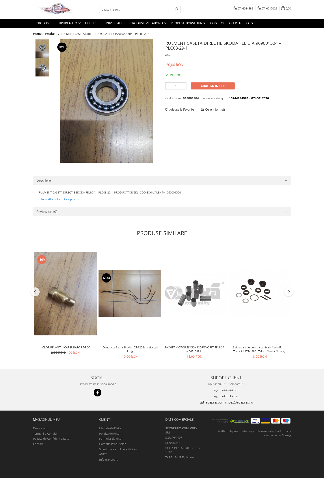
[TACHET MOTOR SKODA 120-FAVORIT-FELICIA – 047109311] (194, 293)
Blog (213, 23)
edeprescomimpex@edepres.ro (229, 402)
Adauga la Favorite (181, 109)
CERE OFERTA (231, 23)
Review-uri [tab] (46, 211)
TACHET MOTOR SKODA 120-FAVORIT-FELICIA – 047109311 (194, 349)
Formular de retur (111, 439)
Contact (38, 444)
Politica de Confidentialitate (51, 439)
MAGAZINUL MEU (46, 419)
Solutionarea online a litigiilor (118, 449)
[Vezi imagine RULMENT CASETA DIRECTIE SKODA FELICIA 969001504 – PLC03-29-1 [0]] (42, 48)
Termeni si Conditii (45, 433)
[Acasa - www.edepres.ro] (55, 9)
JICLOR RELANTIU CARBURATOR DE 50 (65, 347)
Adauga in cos (213, 86)
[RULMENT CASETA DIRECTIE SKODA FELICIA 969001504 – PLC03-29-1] (106, 101)
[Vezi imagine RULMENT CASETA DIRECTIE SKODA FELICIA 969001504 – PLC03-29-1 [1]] (42, 67)
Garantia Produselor (112, 444)
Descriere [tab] (43, 180)
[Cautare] (177, 9)
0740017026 (229, 396)
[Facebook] (97, 392)
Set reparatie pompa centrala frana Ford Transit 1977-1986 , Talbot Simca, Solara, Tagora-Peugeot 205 (259, 349)
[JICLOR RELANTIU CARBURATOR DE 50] (65, 294)
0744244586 (229, 390)
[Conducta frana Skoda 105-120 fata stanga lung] (130, 293)
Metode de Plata (110, 428)
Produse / (52, 34)
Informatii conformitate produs (59, 199)
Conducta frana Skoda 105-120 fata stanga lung (130, 349)
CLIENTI (105, 419)
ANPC (103, 454)
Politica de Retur (110, 433)
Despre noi (40, 428)
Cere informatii (214, 109)
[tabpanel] (106, 101)
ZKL (167, 55)
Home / (39, 34)
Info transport (108, 459)
